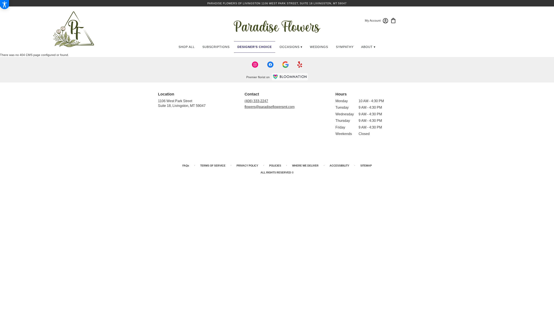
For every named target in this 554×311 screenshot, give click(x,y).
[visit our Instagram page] (255, 64)
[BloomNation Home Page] (290, 76)
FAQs (185, 165)
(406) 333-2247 (256, 101)
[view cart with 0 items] (393, 20)
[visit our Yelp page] (300, 64)
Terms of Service (212, 165)
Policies (275, 165)
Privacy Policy (247, 165)
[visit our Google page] (285, 64)
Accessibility (339, 165)
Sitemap (366, 165)
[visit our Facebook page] (270, 64)
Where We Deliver (305, 165)
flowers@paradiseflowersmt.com (270, 107)
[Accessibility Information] (4, 4)
